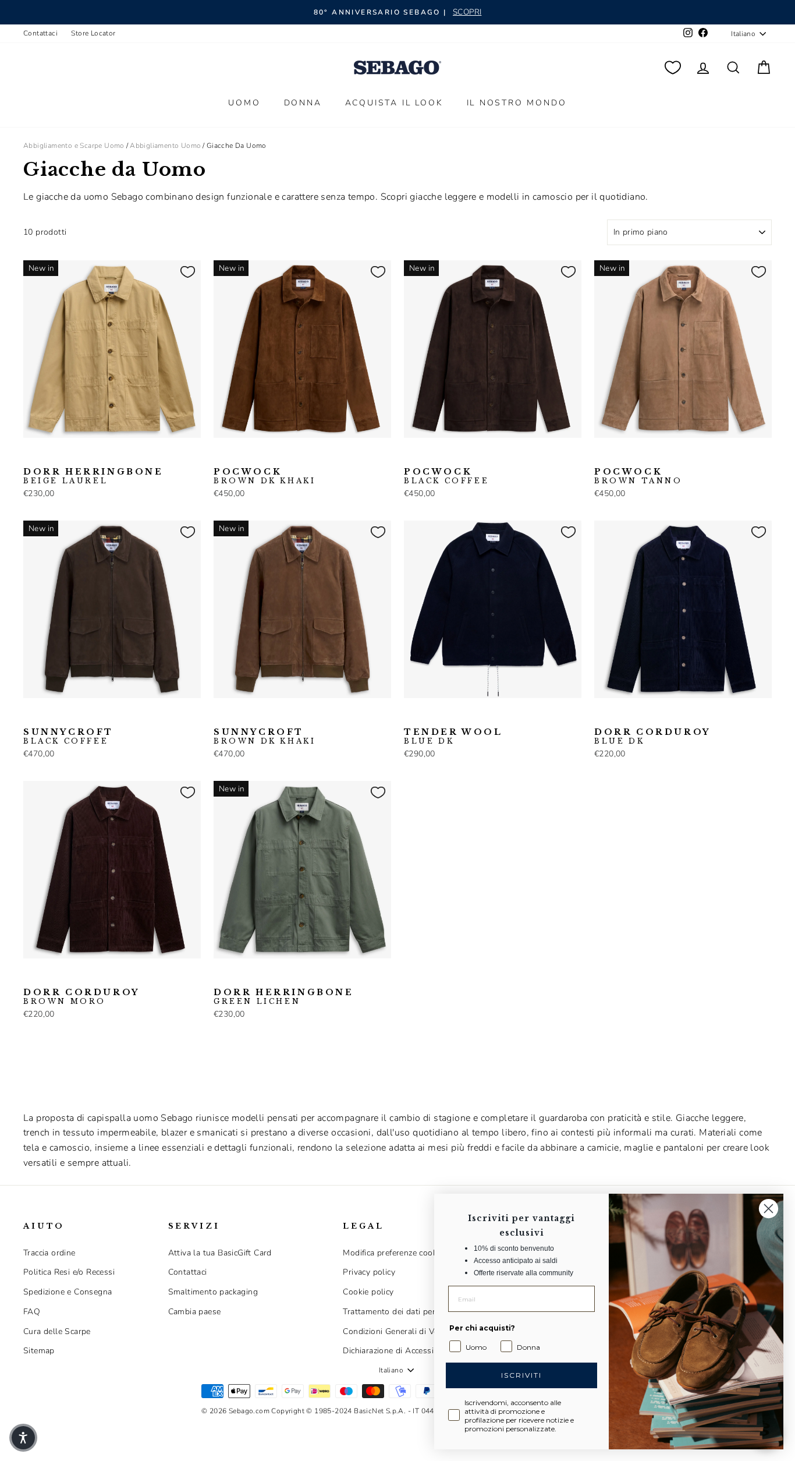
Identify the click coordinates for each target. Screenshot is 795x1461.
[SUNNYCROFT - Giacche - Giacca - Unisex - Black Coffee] (30, 716)
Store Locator (93, 33)
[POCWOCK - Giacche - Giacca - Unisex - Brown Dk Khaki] (221, 456)
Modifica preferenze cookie (393, 1252)
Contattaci (40, 33)
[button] (23, 1438)
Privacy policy (369, 1272)
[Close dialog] (768, 1208)
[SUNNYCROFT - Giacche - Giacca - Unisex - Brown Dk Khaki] (49, 716)
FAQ (31, 1311)
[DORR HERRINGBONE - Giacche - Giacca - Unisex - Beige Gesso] (49, 456)
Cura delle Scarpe (57, 1331)
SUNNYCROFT (68, 736)
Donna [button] (303, 102)
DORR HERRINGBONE (93, 476)
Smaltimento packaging (213, 1291)
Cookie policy (368, 1291)
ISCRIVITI (521, 1375)
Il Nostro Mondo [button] (517, 102)
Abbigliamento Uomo (165, 145)
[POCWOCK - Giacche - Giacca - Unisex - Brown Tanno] (258, 456)
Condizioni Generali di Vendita (400, 1331)
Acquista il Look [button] (394, 102)
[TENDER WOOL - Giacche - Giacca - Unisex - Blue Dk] (411, 716)
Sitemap (39, 1350)
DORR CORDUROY (652, 736)
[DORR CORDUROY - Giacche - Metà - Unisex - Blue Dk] (601, 716)
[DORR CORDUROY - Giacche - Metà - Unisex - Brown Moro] (620, 716)
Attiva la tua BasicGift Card (220, 1252)
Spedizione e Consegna (67, 1291)
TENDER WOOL (453, 736)
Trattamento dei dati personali (400, 1311)
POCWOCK (264, 476)
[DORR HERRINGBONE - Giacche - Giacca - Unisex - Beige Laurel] (30, 456)
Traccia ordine (49, 1252)
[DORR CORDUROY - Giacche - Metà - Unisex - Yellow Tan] (639, 716)
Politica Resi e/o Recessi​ (69, 1272)
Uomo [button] (244, 102)
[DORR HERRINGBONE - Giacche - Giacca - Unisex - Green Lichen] (68, 456)
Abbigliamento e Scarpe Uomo (74, 145)
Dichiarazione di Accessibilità (397, 1350)
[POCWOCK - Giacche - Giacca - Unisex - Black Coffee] (239, 456)
